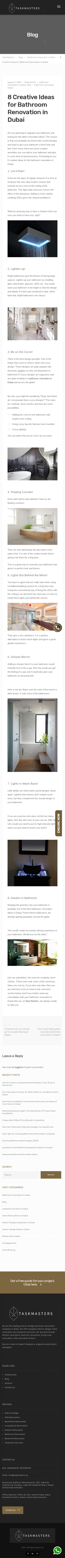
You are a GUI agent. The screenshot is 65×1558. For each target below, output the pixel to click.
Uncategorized (9, 1243)
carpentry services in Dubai (15, 1209)
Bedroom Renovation (14, 1439)
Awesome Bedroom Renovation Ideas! (20, 1154)
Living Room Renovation (16, 1426)
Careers (8, 1383)
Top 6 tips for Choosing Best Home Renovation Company (28, 1134)
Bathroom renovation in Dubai (16, 1195)
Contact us (10, 1387)
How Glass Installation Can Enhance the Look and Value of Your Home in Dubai (29, 1102)
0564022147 (13, 1468)
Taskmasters (30, 82)
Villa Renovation (12, 1417)
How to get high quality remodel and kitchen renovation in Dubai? (49, 1032)
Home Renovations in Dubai (15, 1216)
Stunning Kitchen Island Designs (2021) (20, 1141)
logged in (19, 1067)
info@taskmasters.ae (18, 1475)
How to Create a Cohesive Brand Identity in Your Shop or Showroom (28, 1084)
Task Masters (32, 1001)
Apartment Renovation (15, 1422)
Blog (29, 85)
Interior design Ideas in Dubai (15, 1229)
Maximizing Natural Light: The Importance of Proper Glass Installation (29, 1112)
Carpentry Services (14, 1443)
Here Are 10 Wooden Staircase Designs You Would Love (28, 1127)
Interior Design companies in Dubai (18, 1222)
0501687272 (25, 1468)
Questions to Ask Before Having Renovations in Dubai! (27, 1147)
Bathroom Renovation (15, 1434)
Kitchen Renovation (11, 1236)
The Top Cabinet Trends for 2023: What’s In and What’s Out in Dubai (30, 1093)
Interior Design (12, 1413)
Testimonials (10, 1375)
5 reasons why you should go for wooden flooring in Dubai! (17, 1032)
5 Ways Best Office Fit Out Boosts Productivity (23, 1120)
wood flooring (8, 1250)
